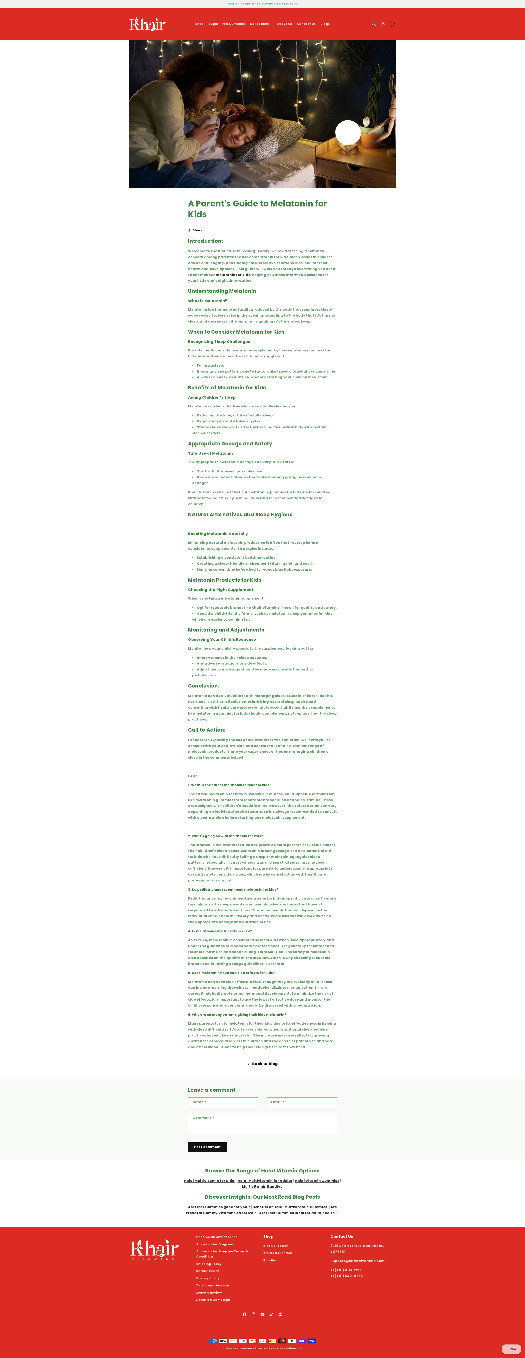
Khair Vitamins (243, 1348)
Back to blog (265, 1063)
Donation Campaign (213, 1300)
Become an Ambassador (216, 1237)
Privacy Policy (207, 1278)
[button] (261, 23)
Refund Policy (207, 1271)
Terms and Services (213, 1285)
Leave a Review (209, 1293)
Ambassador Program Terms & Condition (222, 1254)
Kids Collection (276, 1246)
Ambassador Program (214, 1244)
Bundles (270, 1260)
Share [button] (198, 230)
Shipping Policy (209, 1264)
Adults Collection (277, 1253)
